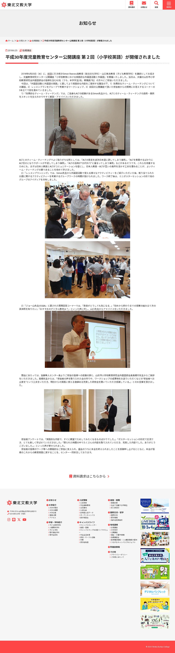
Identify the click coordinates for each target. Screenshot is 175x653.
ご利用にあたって (117, 557)
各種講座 (36, 41)
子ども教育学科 (55, 525)
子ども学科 (53, 530)
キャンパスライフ (87, 522)
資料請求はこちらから (89, 476)
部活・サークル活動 (87, 537)
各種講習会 (115, 537)
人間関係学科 (54, 528)
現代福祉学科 (54, 532)
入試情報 (83, 500)
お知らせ (23, 41)
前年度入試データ (86, 513)
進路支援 (114, 503)
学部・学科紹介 (55, 522)
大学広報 (52, 513)
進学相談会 (84, 518)
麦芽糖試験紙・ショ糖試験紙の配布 (124, 540)
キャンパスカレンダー (88, 525)
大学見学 (114, 530)
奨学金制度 (84, 542)
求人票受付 (115, 508)
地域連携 (114, 525)
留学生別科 (53, 535)
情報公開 (52, 515)
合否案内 (83, 508)
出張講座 (114, 528)
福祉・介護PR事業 (118, 535)
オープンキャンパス (87, 515)
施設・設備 (84, 528)
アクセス (52, 518)
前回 (49, 74)
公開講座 (114, 532)
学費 (82, 540)
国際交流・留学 (117, 512)
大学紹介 (52, 505)
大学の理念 (53, 508)
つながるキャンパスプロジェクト (123, 542)
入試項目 (83, 503)
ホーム (11, 41)
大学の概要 (53, 510)
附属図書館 (115, 547)
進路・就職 (115, 500)
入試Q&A (83, 510)
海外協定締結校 (116, 520)
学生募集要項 (85, 505)
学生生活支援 (85, 535)
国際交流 (114, 515)
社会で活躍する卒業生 (119, 505)
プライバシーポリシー (119, 555)
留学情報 (114, 518)
